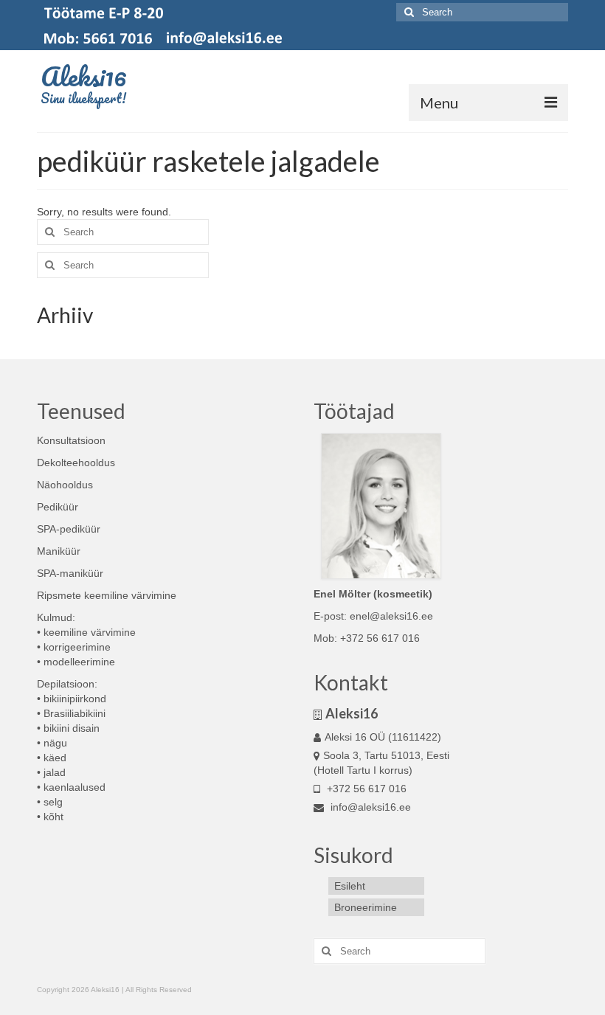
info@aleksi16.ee (369, 807)
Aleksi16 (84, 76)
